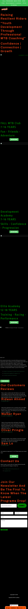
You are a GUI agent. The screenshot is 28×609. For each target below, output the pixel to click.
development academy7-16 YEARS (10, 215)
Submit (4, 529)
